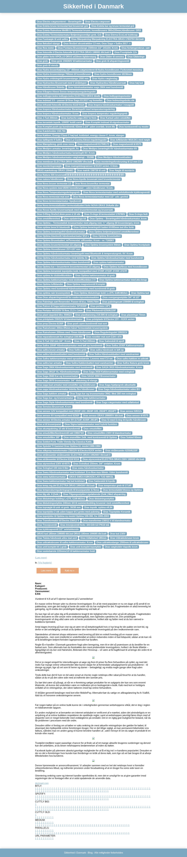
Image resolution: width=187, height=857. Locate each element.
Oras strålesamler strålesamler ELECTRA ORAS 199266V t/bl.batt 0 (73, 455)
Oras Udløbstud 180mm (93, 538)
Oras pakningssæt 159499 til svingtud (123, 301)
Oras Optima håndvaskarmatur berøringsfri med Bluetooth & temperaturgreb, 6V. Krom (85, 253)
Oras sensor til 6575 (137, 415)
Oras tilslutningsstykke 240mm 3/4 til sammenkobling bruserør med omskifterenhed (83, 503)
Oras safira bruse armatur (51, 350)
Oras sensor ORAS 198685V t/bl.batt (103, 415)
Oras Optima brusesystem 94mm (103, 245)
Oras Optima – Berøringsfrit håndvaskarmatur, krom (118, 218)
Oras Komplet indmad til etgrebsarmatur (107, 122)
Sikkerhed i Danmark (93, 6)
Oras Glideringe (136, 56)
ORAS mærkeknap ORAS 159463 (55, 170)
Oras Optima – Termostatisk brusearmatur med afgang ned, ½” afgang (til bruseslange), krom (88, 223)
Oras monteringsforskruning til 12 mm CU (118, 161)
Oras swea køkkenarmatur (51, 477)
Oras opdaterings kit (75, 218)
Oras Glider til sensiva (112, 56)
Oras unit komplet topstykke (85, 547)
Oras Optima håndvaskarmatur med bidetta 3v (62, 258)
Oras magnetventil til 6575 (127, 144)
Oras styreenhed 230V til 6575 (53, 463)
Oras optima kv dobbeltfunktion (54, 275)
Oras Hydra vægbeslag (104, 78)
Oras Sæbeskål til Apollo (101, 481)
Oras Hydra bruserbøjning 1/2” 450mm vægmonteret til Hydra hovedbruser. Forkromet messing (89, 70)
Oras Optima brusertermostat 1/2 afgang (59, 245)
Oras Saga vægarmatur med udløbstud (117, 402)
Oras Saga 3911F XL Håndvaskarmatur (58, 372)
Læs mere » (47, 570)
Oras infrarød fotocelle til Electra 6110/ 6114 (60, 105)
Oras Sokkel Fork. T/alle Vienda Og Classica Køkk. (64, 442)
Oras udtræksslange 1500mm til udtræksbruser (122, 542)
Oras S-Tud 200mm (84, 341)
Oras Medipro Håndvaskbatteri (114, 157)
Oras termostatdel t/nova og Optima (122, 490)
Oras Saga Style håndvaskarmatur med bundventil (64, 402)
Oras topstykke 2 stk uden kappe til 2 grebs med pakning (68, 512)
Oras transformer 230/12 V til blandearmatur (107, 520)
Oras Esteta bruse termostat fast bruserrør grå (62, 26)
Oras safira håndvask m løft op (107, 350)
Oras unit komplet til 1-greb (52, 547)
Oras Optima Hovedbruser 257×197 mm (58, 249)
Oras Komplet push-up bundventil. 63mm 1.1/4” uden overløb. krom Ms (76, 126)
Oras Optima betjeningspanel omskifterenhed (114, 231)
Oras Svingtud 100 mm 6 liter (53, 468)
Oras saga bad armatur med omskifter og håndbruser (66, 385)
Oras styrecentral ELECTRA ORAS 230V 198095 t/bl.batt (113, 459)
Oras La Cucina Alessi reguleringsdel (86, 140)
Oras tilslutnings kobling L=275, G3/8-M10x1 (61, 498)
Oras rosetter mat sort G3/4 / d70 (104, 337)
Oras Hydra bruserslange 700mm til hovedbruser (64, 74)
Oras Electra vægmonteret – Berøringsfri (59, 21)
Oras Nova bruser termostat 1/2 (54, 183)
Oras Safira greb (77, 350)
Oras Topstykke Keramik (116, 512)
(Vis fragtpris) (45, 562)
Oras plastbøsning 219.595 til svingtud (96, 315)
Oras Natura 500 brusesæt (80, 175)
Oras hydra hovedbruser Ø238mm (113, 74)
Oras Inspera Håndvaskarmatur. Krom (58, 113)
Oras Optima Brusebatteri (106, 236)
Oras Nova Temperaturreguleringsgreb (58, 192)
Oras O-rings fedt (138, 214)
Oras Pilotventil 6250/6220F (101, 310)
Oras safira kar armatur (49, 363)
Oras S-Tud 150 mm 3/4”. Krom (54, 341)
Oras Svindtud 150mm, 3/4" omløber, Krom (96, 463)
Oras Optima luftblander (50, 284)
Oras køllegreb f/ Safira (49, 140)
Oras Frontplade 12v (125, 52)
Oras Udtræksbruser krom (124, 538)
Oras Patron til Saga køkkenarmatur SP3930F (62, 306)
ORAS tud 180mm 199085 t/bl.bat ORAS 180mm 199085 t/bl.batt (71, 533)
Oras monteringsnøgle (49, 166)
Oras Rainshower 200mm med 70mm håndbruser (64, 332)
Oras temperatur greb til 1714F (114, 485)
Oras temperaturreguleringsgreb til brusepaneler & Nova (68, 490)
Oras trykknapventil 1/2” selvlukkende (58, 529)
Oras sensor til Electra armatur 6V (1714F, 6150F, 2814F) (67, 420)
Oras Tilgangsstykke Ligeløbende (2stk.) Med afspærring (94, 494)
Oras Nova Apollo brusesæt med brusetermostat (93, 179)
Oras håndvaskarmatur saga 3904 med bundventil (95, 87)
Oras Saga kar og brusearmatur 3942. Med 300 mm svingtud (103, 393)
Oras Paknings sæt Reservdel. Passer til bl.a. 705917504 (68, 301)
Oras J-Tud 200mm (47, 118)
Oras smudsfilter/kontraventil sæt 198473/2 (60, 433)
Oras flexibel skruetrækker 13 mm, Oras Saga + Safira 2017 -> (96, 43)
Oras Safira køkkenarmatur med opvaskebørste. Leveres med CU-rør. (75, 358)
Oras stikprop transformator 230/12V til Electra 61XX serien (69, 450)
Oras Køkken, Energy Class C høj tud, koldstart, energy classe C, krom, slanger (80, 135)
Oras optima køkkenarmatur (108, 262)
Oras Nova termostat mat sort (53, 196)
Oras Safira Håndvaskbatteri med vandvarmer (114, 354)
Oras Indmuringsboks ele (120, 100)
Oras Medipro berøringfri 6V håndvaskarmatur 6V (110, 148)
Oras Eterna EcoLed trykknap (121, 35)
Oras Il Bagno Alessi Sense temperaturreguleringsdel (66, 91)
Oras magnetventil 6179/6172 (93, 144)
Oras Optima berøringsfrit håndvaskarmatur (61, 231)
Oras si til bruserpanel (49, 424)
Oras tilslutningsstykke (101, 498)
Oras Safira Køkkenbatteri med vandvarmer (89, 363)
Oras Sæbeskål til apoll (111, 341)
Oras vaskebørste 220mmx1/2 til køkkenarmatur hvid (66, 551)
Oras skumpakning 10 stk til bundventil (58, 428)
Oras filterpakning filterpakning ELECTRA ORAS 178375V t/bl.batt (107, 39)
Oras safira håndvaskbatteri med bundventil (61, 354)
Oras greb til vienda (47, 65)
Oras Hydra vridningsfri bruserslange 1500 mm (63, 78)
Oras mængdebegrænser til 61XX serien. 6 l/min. (91, 166)
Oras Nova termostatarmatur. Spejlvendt (59, 201)
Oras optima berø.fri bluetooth (53, 227)
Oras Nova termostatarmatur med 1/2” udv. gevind (100, 196)
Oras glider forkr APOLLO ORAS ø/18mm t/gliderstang (66, 56)
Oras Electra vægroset (97, 21)
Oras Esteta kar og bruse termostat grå (112, 26)
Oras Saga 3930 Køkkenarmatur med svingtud (108, 372)
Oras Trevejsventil (47, 525)
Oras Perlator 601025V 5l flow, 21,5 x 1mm (60, 310)
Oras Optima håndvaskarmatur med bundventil (117, 258)
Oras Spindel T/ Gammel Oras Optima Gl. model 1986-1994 (69, 446)
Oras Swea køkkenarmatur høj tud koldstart (61, 481)
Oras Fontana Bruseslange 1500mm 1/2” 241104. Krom (88, 48)
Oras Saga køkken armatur (51, 393)
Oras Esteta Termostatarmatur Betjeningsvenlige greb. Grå (69, 35)
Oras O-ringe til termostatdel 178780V (104, 214)
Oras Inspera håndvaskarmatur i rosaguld (111, 105)
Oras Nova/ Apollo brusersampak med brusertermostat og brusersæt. (75, 210)
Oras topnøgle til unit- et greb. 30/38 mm (59, 507)
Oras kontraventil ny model (133, 126)
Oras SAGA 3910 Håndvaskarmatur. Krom (119, 367)
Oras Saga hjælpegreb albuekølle (117, 385)
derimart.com (42, 783)
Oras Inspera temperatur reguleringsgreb (104, 113)
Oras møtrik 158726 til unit (91, 170)
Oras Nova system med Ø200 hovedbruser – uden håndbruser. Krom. (75, 188)
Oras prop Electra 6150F (50, 323)
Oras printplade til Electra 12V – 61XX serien (110, 319)
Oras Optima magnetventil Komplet (86, 284)
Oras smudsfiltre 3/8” (48, 437)
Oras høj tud (136, 83)
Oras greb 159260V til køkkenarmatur (71, 61)
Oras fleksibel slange (48, 43)
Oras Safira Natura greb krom (133, 363)
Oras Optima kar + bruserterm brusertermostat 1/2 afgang (68, 266)
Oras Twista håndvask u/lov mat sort (57, 538)
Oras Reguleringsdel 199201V (110, 332)
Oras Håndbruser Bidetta (50, 87)
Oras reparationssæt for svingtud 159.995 (60, 337)
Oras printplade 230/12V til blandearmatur (60, 319)
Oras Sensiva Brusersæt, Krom (54, 407)
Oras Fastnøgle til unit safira (52, 39)
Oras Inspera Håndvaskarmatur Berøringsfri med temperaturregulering (76, 109)
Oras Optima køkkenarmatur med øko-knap (123, 280)
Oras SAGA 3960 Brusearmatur (98, 376)
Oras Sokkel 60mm (130, 437)
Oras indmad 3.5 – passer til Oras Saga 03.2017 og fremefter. (70, 100)
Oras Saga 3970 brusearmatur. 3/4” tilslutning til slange (67, 380)
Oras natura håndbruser (50, 179)
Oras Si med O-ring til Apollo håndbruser (123, 420)
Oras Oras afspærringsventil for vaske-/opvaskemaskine (68, 297)
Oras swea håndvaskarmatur (88, 468)
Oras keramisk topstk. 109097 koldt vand (59, 122)
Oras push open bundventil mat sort (87, 323)
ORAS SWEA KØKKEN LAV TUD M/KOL (91, 477)
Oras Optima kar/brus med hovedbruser (125, 266)
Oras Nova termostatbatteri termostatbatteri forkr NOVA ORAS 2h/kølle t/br (78, 205)
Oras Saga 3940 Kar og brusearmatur (57, 376)
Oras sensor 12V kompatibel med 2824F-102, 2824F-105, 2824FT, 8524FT (76, 411)
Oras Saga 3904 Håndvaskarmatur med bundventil (64, 367)
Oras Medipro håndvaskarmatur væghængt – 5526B (65, 157)
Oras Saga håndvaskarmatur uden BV (119, 389)
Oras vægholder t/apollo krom (121, 547)
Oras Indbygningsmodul (117, 96)
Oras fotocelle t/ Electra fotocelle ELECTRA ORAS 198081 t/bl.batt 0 (74, 52)
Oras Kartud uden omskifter (115, 118)
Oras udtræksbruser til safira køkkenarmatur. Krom (65, 542)
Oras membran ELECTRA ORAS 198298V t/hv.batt (64, 161)
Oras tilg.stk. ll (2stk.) (48, 494)
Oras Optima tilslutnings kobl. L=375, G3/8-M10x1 (101, 293)
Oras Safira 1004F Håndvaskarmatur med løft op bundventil (69, 345)
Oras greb (42, 61)
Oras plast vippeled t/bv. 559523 (54, 315)
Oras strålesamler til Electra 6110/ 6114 (58, 459)
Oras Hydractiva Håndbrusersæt (108, 83)
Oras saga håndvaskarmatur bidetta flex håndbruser (66, 389)
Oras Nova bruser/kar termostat (92, 183)
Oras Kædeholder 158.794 (51, 131)
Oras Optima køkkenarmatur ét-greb (95, 275)
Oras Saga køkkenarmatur (91, 398)
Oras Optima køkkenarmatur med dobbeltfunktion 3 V (66, 280)
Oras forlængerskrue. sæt (135, 48)
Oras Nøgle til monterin (121, 170)
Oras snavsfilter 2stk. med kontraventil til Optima (90, 437)
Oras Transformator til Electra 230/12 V (58, 520)
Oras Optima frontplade (137, 245)
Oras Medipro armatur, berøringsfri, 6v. (58, 148)
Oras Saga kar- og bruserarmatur (55, 398)
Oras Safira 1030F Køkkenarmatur (124, 345)
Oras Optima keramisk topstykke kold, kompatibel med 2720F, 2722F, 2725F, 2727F (82, 271)
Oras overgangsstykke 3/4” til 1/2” (121, 297)
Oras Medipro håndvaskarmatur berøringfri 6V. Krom (66, 153)
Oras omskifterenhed (48, 218)
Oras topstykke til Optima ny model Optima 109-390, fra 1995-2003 (73, 516)
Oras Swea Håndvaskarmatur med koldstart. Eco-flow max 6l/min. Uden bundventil (82, 472)
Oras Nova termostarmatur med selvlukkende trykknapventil (116, 192)
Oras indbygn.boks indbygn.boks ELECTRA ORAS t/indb (68, 96)
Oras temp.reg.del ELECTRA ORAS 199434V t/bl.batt (66, 485)
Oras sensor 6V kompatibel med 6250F (58, 415)
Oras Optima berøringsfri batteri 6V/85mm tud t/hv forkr (103, 227)
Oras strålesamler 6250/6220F (121, 450)
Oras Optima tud (140, 293)
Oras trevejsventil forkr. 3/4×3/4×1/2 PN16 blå (84, 525)
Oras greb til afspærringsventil (112, 61)
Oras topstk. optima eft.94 (98, 507)
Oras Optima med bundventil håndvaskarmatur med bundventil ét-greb (76, 288)
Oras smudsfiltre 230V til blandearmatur (109, 433)
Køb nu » (69, 570)
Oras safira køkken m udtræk (132, 358)
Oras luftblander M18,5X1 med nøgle (130, 140)
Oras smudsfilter (92, 428)
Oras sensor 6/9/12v (131, 411)
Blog (90, 852)
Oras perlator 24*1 (100, 306)
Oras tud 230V (117, 533)
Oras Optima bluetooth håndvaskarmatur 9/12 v (63, 236)
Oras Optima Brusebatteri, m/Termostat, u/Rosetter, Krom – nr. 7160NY (75, 240)
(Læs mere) (41, 558)
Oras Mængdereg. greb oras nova (55, 144)
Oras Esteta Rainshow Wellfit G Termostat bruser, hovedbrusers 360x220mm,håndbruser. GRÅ (89, 30)
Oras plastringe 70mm (133, 315)
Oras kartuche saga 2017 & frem (78, 118)
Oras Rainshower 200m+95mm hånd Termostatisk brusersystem (72, 328)
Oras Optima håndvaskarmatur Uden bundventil (63, 262)
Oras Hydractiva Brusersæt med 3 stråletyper (62, 83)
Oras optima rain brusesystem (53, 293)
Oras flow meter (45, 48)
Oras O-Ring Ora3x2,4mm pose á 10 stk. (59, 214)
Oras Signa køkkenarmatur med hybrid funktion (91, 424)
